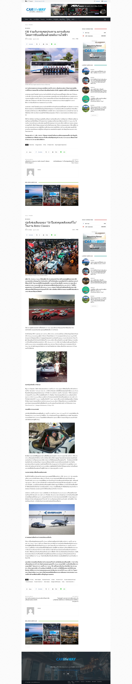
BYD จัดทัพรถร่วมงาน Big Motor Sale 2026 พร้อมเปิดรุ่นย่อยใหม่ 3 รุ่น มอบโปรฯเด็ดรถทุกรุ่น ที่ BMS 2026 (51, 202)
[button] (79, 10)
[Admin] (26, 39)
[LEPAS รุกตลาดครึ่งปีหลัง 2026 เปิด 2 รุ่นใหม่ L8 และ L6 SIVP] (34, 195)
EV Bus (44, 144)
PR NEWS (31, 24)
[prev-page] (26, 208)
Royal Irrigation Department (60, 144)
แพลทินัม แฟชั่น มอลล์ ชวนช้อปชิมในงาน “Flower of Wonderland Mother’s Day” (98, 100)
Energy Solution (38, 144)
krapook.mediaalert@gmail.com (73, 670)
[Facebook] (94, 1)
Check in (93, 87)
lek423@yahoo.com (61, 670)
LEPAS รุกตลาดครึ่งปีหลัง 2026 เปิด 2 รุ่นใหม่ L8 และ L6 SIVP (34, 203)
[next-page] (29, 208)
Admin (30, 38)
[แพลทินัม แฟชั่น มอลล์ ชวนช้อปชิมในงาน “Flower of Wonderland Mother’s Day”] (85, 99)
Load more (94, 115)
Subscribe (103, 35)
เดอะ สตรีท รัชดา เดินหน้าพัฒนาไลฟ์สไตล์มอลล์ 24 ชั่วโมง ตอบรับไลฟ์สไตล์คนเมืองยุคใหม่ (69, 202)
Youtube (105, 1)
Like (105, 32)
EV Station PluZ (51, 144)
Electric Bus (31, 144)
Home (26, 24)
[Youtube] (102, 1)
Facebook (97, 1)
